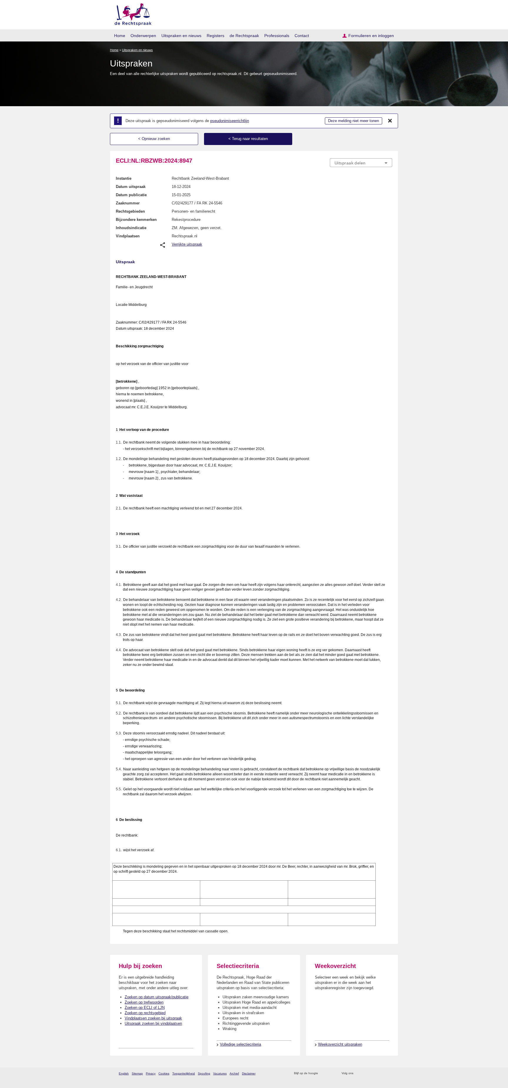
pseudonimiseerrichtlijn (229, 121)
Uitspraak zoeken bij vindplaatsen (153, 1023)
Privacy (151, 1073)
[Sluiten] (390, 121)
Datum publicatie (131, 195)
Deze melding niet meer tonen (353, 121)
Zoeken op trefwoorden (144, 1002)
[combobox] (361, 162)
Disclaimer (248, 1073)
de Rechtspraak (244, 35)
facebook (366, 1073)
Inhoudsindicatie (131, 228)
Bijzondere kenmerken (136, 219)
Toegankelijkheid (183, 1073)
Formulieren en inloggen (371, 35)
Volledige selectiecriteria (240, 1044)
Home (119, 35)
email (331, 1073)
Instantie (123, 178)
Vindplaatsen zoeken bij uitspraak (153, 1018)
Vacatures (220, 1073)
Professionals (276, 35)
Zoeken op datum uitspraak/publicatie (156, 997)
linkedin (381, 1073)
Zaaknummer (128, 203)
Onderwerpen (143, 35)
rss (323, 1073)
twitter (358, 1073)
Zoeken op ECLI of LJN (145, 1007)
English (124, 1073)
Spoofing (204, 1073)
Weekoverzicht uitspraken (340, 1044)
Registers (215, 35)
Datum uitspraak (131, 186)
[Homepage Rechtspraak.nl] (131, 13)
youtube (389, 1073)
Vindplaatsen (128, 236)
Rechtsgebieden (130, 211)
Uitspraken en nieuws (181, 35)
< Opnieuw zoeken (154, 138)
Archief (234, 1073)
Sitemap (137, 1073)
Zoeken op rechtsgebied (145, 1013)
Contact (302, 35)
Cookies (163, 1073)
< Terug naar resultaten (248, 138)
